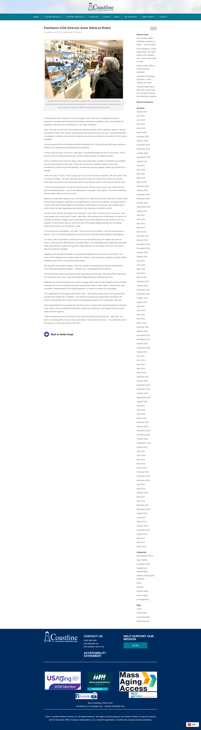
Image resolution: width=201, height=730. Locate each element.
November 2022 (143, 294)
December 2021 (143, 335)
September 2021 (144, 348)
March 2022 (142, 323)
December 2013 (143, 509)
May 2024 (141, 223)
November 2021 (143, 339)
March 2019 (142, 468)
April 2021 (141, 368)
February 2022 (143, 327)
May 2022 (141, 315)
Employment (148, 17)
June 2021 (141, 360)
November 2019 (143, 435)
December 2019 (143, 430)
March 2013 (142, 522)
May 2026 (141, 124)
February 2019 (143, 472)
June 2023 (141, 265)
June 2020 (141, 410)
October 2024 (142, 203)
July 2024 (141, 215)
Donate (135, 645)
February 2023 (143, 281)
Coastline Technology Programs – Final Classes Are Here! (146, 79)
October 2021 (142, 344)
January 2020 (142, 426)
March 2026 (142, 132)
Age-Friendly (142, 560)
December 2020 (143, 385)
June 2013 (141, 518)
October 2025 (142, 153)
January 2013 (142, 526)
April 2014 (141, 501)
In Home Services (53, 17)
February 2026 (143, 136)
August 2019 (142, 447)
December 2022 (143, 290)
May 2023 (141, 269)
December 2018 (143, 476)
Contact (163, 17)
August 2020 (142, 402)
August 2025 (142, 161)
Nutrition (93, 17)
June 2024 (141, 219)
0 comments (77, 32)
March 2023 (142, 277)
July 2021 (141, 356)
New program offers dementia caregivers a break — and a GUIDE (146, 41)
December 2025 (143, 145)
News (116, 17)
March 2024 (142, 232)
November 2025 (143, 149)
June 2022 (141, 310)
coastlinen (49, 32)
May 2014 (141, 497)
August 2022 (142, 302)
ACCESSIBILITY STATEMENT (95, 654)
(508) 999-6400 (90, 640)
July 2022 (141, 306)
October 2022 (142, 298)
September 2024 (144, 207)
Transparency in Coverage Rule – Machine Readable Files (100, 706)
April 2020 (141, 414)
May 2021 (141, 364)
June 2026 (141, 120)
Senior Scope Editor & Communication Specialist (146, 69)
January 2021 (142, 381)
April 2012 (141, 542)
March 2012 (142, 546)
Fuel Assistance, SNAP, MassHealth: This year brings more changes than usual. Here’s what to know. (146, 55)
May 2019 (141, 460)
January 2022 (142, 331)
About (36, 17)
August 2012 (142, 534)
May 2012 (141, 538)
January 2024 (142, 240)
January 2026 (142, 141)
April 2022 (141, 319)
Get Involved (131, 17)
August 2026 (142, 112)
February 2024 (143, 236)
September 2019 (144, 443)
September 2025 (144, 157)
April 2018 (141, 489)
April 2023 (141, 273)
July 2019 (141, 451)
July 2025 (141, 165)
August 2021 (142, 352)
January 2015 (142, 493)
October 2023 (142, 252)
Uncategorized (143, 599)
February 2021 (143, 377)
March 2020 (142, 418)
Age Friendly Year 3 (145, 556)
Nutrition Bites (142, 591)
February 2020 (143, 422)
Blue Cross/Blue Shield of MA (100, 703)
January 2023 (142, 286)
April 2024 (141, 228)
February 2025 (143, 186)
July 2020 (141, 406)
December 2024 (143, 195)
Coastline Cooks (143, 564)
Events (106, 17)
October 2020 (142, 393)
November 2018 (143, 480)
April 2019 (141, 464)
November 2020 (143, 389)
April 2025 (141, 178)
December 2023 (143, 244)
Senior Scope (67, 32)
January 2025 (142, 190)
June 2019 (141, 455)
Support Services (75, 17)
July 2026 (141, 116)
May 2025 (141, 174)
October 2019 (142, 439)
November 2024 (143, 199)
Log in (139, 609)
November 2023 (143, 248)
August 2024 (142, 211)
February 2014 (143, 505)
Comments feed (143, 617)
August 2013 (142, 513)
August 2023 (142, 257)
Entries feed (142, 613)
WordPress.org (143, 621)
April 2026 (141, 128)
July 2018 (141, 484)
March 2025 (142, 182)
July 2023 (141, 261)
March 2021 (142, 373)
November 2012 (143, 530)
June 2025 (141, 170)
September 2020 (144, 397)
